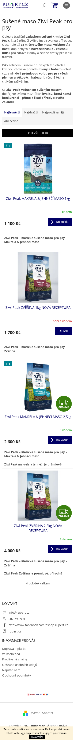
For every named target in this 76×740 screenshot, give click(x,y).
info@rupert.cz (19, 612)
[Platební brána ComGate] (38, 694)
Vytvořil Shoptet (42, 713)
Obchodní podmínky (16, 675)
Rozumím (37, 737)
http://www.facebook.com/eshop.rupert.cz (38, 625)
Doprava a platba (14, 649)
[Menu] (66, 5)
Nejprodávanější (53, 112)
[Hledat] (44, 5)
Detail (63, 331)
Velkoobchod (11, 654)
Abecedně (11, 121)
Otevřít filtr (38, 133)
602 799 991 (16, 619)
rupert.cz (14, 631)
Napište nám (11, 670)
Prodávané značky (14, 659)
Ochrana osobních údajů (19, 665)
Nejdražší (31, 112)
